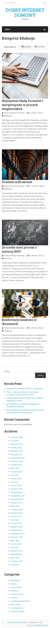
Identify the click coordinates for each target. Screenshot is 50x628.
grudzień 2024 (17, 489)
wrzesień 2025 (17, 461)
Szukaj (7, 371)
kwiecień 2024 (17, 513)
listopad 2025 (16, 454)
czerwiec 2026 (17, 437)
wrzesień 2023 (17, 537)
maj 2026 (15, 440)
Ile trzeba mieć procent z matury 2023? (19, 249)
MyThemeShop (41, 625)
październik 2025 (18, 458)
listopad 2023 (16, 530)
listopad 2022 (16, 554)
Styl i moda (15, 604)
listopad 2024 (16, 492)
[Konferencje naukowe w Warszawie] (25, 303)
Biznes (13, 584)
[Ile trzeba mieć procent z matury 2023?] (25, 232)
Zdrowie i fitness (18, 611)
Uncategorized (17, 608)
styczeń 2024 (16, 523)
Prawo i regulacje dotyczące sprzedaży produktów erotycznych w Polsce (22, 393)
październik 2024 (18, 496)
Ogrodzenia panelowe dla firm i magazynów (24, 388)
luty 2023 (14, 547)
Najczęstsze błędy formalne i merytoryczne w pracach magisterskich (22, 105)
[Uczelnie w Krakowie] (25, 164)
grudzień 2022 (17, 551)
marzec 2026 (16, 447)
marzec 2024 (16, 516)
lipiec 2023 (15, 540)
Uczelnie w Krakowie (17, 182)
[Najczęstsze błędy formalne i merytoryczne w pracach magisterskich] (25, 76)
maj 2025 (15, 475)
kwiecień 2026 (17, 444)
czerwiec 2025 (17, 471)
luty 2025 (14, 482)
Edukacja (8, 115)
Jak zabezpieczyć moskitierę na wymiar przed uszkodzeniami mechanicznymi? (25, 411)
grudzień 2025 (17, 451)
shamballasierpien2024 (20, 601)
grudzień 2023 (17, 527)
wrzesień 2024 (17, 499)
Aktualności (15, 580)
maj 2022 (15, 564)
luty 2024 (14, 520)
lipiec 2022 (15, 557)
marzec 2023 (16, 544)
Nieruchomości (17, 594)
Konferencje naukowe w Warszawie (19, 322)
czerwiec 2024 (17, 509)
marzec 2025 (16, 478)
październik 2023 (18, 533)
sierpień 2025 (16, 465)
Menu (7, 29)
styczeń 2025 (16, 485)
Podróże (14, 597)
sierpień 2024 (16, 502)
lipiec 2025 (15, 468)
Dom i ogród (16, 587)
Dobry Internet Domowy (25, 12)
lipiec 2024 (15, 506)
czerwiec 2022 (17, 561)
